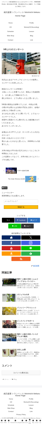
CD (11, 402)
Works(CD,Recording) (31, 402)
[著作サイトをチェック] (11, 237)
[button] (27, 226)
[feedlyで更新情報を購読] (30, 253)
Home (11, 399)
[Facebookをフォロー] (11, 243)
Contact (11, 411)
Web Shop (11, 408)
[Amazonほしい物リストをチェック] (11, 253)
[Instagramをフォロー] (30, 243)
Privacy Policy (21, 414)
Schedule (11, 405)
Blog (5, 188)
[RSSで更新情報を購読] (20, 259)
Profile (31, 399)
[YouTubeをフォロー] (11, 248)
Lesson (31, 405)
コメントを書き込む (21, 373)
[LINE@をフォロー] (30, 248)
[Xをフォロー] (30, 237)
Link (31, 411)
